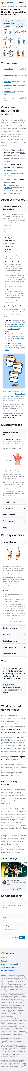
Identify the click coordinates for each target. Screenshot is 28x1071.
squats (13, 348)
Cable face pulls (10, 85)
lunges (18, 348)
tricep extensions (16, 327)
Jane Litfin (17, 880)
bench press (14, 324)
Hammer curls (9, 98)
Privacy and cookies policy (10, 964)
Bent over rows (10, 75)
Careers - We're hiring (8, 970)
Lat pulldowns (9, 69)
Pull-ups (7, 82)
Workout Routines (12, 6)
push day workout (13, 329)
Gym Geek (3, 6)
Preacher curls (9, 92)
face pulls (11, 340)
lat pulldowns (15, 338)
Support (4, 961)
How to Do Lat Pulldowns (17, 622)
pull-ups (22, 338)
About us (4, 958)
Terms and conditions (8, 967)
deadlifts (7, 348)
